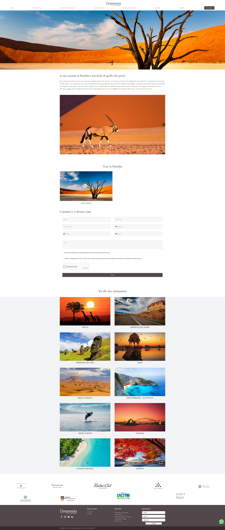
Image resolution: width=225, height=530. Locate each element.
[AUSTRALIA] (140, 404)
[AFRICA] (85, 298)
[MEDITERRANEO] (140, 368)
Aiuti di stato (118, 521)
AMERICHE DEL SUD (85, 362)
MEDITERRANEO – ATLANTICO (140, 398)
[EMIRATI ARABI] (85, 368)
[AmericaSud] (85, 333)
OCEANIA (140, 433)
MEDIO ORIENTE (85, 398)
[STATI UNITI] (140, 298)
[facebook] (61, 517)
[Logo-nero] (113, 2)
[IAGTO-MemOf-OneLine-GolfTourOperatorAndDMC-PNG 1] (123, 493)
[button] (61, 124)
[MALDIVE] (85, 439)
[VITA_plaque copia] (21, 484)
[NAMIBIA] (112, 124)
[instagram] (65, 517)
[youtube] (68, 517)
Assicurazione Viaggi (120, 519)
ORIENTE (140, 468)
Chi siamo (90, 512)
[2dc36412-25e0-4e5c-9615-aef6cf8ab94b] (57, 483)
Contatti (89, 514)
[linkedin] (72, 517)
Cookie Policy (118, 515)
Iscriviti (154, 523)
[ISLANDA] (85, 404)
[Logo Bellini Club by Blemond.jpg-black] (103, 484)
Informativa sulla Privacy (121, 512)
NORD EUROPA (85, 433)
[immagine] (180, 492)
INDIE (139, 362)
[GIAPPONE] (140, 439)
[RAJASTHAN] (140, 333)
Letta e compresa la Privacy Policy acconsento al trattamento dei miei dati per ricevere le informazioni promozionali (102, 258)
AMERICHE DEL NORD (140, 327)
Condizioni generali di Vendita (123, 517)
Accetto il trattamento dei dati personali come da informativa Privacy (87, 252)
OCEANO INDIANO (85, 468)
